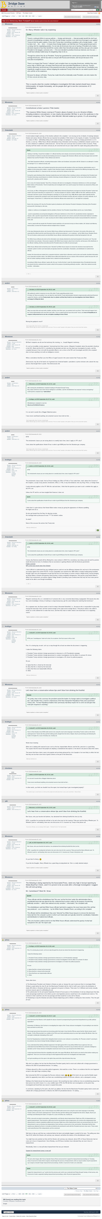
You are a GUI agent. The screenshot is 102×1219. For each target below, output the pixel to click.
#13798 (98, 940)
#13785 (98, 336)
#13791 (98, 626)
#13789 (98, 537)
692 (33, 16)
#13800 (98, 1100)
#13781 (98, 24)
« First (13, 16)
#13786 (98, 377)
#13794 (98, 768)
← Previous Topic (78, 1191)
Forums (4, 10)
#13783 (98, 130)
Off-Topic (18, 13)
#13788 (98, 459)
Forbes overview (30, 564)
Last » (40, 16)
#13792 (98, 684)
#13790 (98, 593)
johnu (7, 940)
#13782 (98, 102)
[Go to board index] (13, 4)
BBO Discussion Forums (8, 13)
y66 (6, 801)
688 (20, 16)
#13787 (98, 431)
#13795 (98, 801)
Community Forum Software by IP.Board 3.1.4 (89, 1216)
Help (97, 7)
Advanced (100, 10)
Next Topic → (97, 1191)
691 (30, 16)
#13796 (98, 836)
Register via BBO (77, 6)
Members (10, 10)
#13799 (98, 1009)
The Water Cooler (27, 13)
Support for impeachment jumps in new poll (38, 1150)
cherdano (8, 768)
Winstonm (9, 24)
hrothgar (8, 460)
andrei (7, 283)
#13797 (98, 877)
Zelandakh (9, 130)
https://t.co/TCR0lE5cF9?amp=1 (36, 405)
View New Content (92, 13)
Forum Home (12, 1216)
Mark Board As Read (31, 1216)
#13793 (98, 722)
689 (23, 16)
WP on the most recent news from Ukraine (38, 565)
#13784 (98, 283)
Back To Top (5, 1216)
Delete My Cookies (21, 1216)
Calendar (18, 10)
